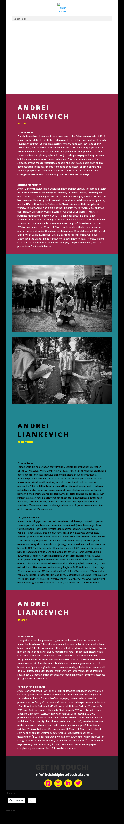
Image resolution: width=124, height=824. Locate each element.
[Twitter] (78, 783)
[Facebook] (48, 783)
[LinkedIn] (68, 783)
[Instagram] (58, 783)
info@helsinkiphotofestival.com (62, 774)
